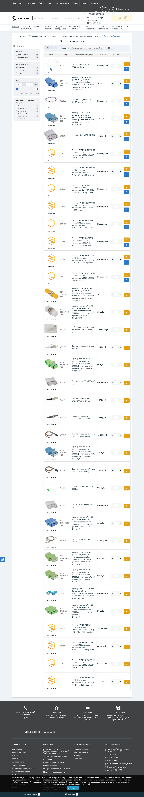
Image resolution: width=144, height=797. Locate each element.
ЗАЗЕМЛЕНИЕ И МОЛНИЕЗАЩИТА (116, 28)
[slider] (16, 89)
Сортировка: (65, 48)
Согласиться (72, 788)
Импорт (49, 3)
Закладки (77, 755)
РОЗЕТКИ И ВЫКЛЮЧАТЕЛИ (26, 28)
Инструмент (48, 759)
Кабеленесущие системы (75, 28)
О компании (30, 3)
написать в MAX (95, 20)
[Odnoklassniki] (47, 731)
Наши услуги (17, 3)
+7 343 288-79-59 (113, 754)
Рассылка (78, 759)
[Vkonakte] (44, 731)
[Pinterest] (50, 731)
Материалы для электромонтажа (56, 769)
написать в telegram (97, 17)
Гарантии (16, 759)
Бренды (128, 27)
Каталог (16, 27)
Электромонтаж (18, 762)
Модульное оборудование (60, 28)
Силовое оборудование (89, 28)
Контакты (94, 3)
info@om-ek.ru (95, 23)
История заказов (81, 752)
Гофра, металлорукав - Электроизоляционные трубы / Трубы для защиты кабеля (56, 751)
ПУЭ (40, 3)
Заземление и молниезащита (55, 756)
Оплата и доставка (62, 3)
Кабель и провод (48, 28)
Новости (84, 3)
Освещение (38, 27)
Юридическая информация (23, 768)
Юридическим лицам (21, 771)
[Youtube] (53, 731)
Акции (75, 3)
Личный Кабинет (81, 749)
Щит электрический (102, 28)
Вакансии (16, 755)
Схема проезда (18, 765)
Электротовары (19, 36)
